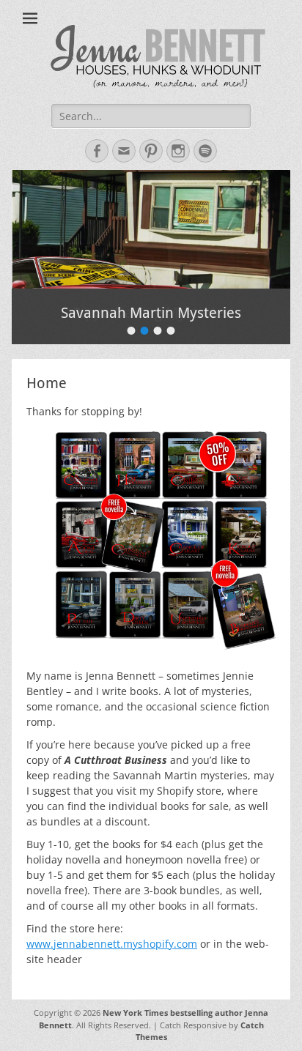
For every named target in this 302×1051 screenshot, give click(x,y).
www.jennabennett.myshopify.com (111, 944)
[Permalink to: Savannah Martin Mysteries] (151, 229)
